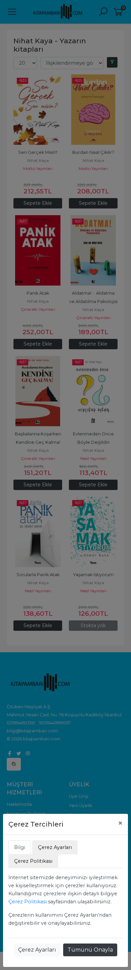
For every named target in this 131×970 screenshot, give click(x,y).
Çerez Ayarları (37, 950)
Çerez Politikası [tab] (33, 861)
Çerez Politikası (27, 902)
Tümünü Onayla (90, 950)
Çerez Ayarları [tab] (55, 847)
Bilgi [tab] (19, 847)
